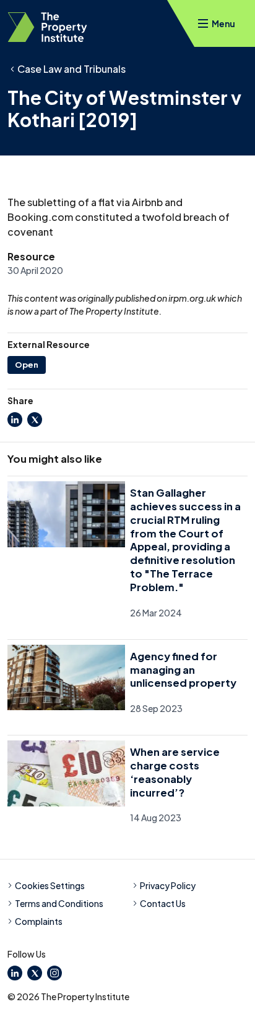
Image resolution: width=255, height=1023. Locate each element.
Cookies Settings (50, 885)
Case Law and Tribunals (71, 68)
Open (26, 365)
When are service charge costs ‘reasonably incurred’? (175, 771)
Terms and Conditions (59, 903)
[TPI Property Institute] (47, 27)
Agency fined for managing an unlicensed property (183, 670)
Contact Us (163, 903)
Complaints (39, 921)
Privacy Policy (168, 885)
